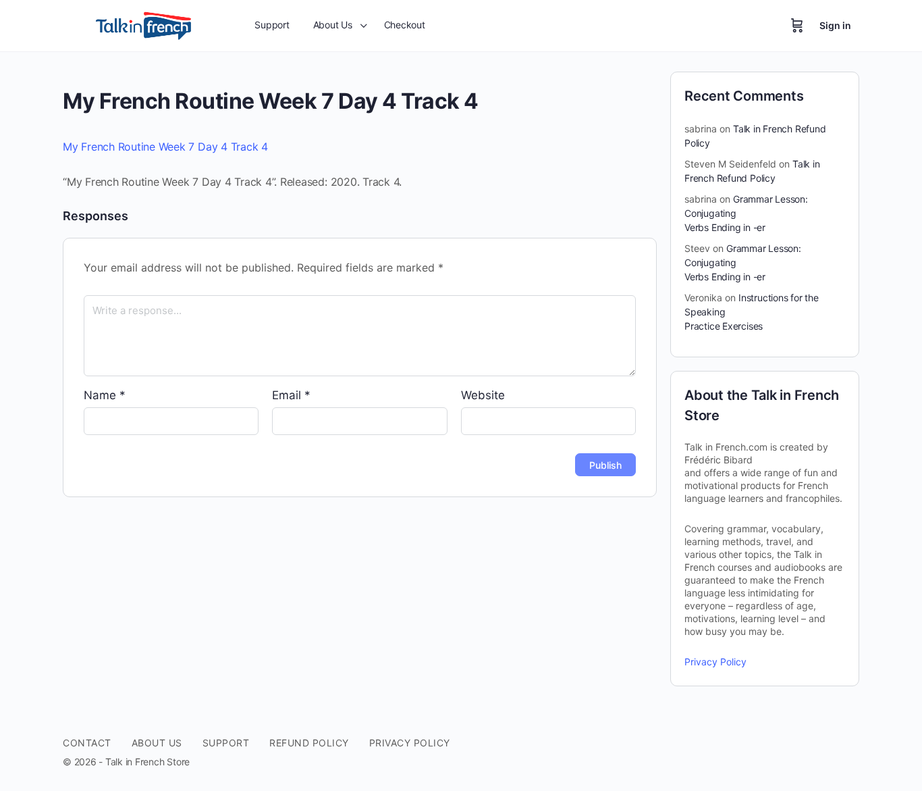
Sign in (835, 25)
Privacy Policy (715, 661)
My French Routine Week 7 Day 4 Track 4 (165, 146)
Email (291, 395)
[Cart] (797, 25)
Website (483, 395)
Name (105, 395)
